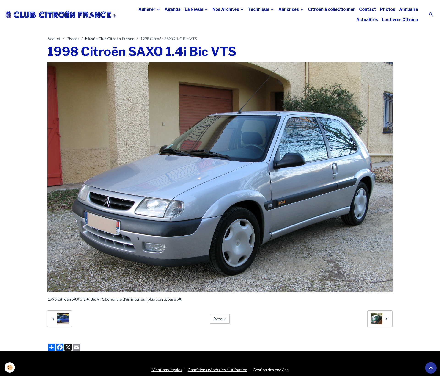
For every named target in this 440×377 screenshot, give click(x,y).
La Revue (194, 9)
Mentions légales (166, 369)
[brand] (61, 15)
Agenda (173, 9)
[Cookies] (10, 367)
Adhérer (147, 9)
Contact (367, 9)
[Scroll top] (431, 368)
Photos (387, 9)
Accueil (54, 38)
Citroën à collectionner (331, 9)
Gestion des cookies (271, 369)
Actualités (367, 19)
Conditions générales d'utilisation (217, 369)
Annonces (289, 9)
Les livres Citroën (400, 19)
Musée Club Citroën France (109, 38)
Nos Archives (226, 9)
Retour (219, 318)
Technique (259, 9)
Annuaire (408, 9)
